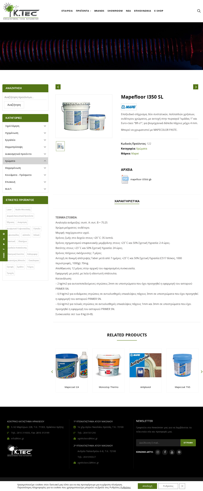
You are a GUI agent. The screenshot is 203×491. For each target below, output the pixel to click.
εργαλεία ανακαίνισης (17, 247)
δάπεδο (26, 235)
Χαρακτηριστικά (127, 201)
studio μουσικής (22, 209)
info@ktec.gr (17, 438)
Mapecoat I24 (72, 387)
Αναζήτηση (14, 105)
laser (9, 209)
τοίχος (30, 266)
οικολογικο (34, 260)
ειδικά (36, 235)
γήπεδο (36, 228)
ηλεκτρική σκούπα (15, 254)
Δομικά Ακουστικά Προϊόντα (20, 216)
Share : (4, 255)
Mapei (135, 153)
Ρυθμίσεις (125, 487)
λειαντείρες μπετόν (16, 260)
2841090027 (89, 456)
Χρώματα (141, 148)
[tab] (127, 201)
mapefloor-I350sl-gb (141, 179)
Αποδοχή (147, 486)
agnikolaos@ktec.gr (88, 438)
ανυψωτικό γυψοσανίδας (18, 228)
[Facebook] (4, 249)
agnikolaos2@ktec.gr (88, 462)
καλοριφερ (32, 254)
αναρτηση (22, 222)
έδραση (10, 222)
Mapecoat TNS (182, 387)
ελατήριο (23, 241)
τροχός (10, 273)
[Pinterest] (4, 234)
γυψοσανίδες (13, 235)
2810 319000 (23, 432)
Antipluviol (145, 387)
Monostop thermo (108, 387)
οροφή (10, 266)
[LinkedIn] (4, 239)
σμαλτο (20, 266)
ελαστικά (11, 241)
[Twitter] (4, 244)
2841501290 (89, 432)
